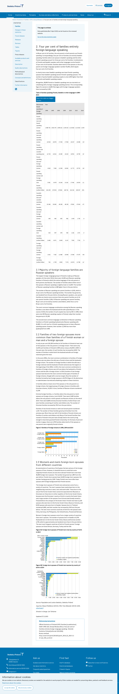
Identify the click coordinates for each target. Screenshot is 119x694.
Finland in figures (65, 669)
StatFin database (65, 663)
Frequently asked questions (41, 669)
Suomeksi (90, 5)
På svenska (99, 5)
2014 (31, 19)
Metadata (32, 15)
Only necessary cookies (25, 688)
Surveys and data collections (49, 15)
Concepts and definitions (23, 77)
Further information (21, 85)
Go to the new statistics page (47, 37)
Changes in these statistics (20, 31)
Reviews (17, 43)
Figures (17, 51)
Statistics (20, 19)
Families (26, 19)
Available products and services (22, 59)
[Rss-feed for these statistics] (23, 89)
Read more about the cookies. (11, 683)
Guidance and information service (43, 663)
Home (10, 15)
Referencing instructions (47, 621)
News (82, 15)
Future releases (20, 36)
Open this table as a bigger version (45, 99)
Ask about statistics (39, 666)
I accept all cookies (9, 688)
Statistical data (20, 15)
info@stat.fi (39, 608)
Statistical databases (66, 666)
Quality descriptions (21, 68)
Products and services (69, 15)
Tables (17, 47)
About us (90, 15)
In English (108, 5)
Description (18, 64)
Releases (18, 39)
